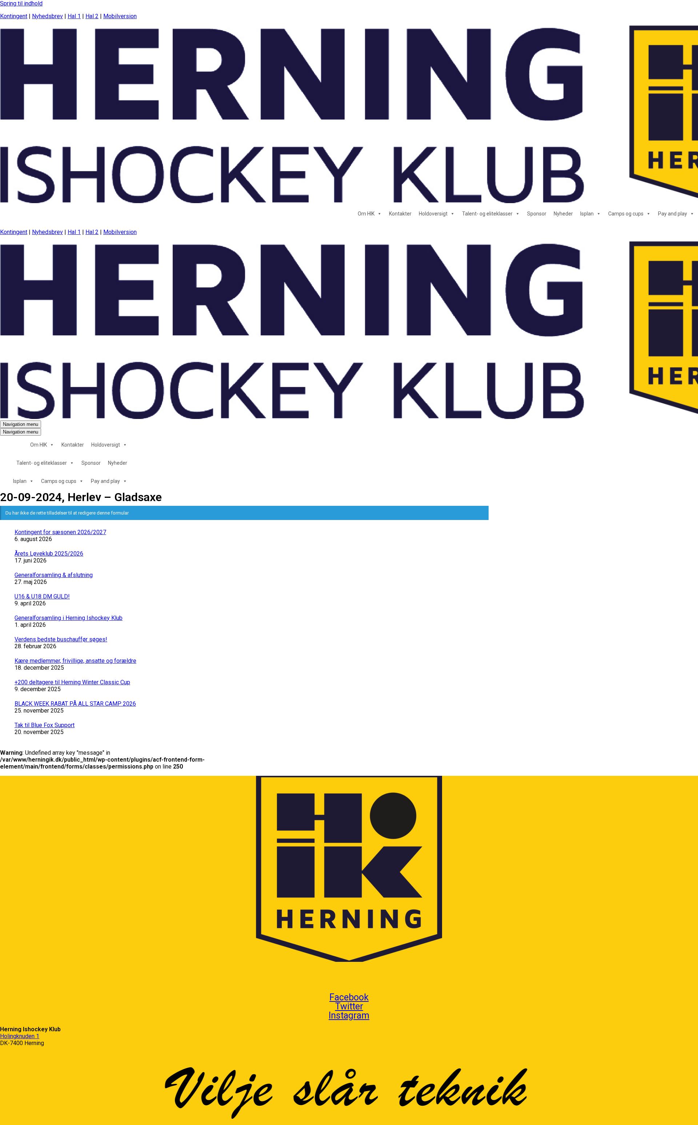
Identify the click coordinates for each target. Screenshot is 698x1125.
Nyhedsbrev (47, 16)
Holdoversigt (433, 214)
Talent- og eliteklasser (487, 214)
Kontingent (13, 16)
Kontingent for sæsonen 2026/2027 (60, 532)
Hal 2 (92, 16)
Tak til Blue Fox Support (45, 725)
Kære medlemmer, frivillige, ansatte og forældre (75, 660)
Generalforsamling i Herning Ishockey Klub (69, 617)
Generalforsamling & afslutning (54, 575)
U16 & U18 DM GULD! (42, 596)
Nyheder (563, 214)
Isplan (587, 214)
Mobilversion (120, 16)
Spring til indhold (21, 3)
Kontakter (400, 214)
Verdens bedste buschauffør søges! (61, 639)
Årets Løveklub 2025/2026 (49, 553)
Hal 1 (74, 16)
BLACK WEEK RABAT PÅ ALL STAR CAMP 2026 (75, 703)
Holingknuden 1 (19, 1036)
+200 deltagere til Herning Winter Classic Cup (72, 682)
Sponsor (536, 214)
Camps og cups (625, 214)
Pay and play (672, 214)
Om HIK (366, 214)
